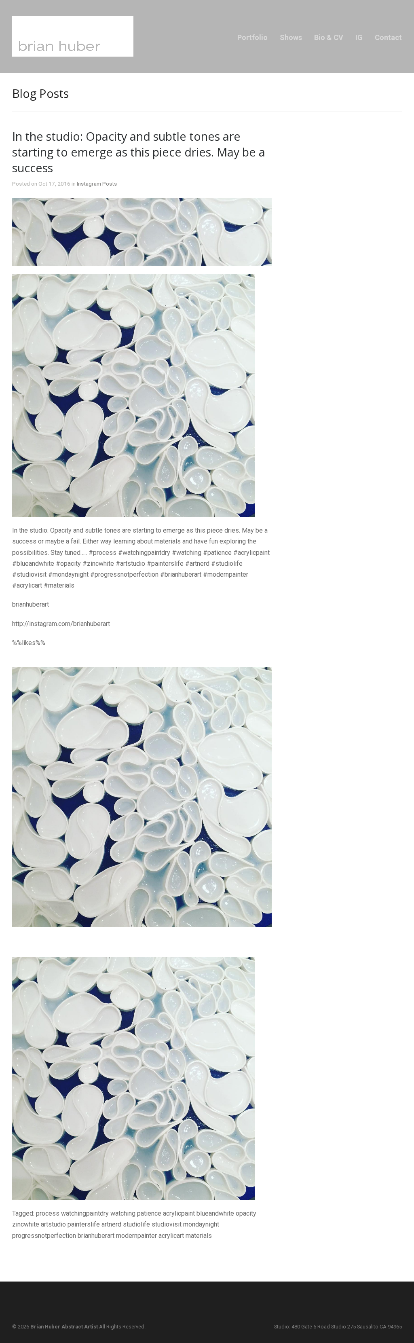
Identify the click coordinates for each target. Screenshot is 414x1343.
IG (359, 37)
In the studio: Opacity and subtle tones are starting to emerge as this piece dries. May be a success (138, 152)
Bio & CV (328, 37)
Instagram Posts (97, 183)
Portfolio (252, 37)
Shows (291, 37)
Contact (388, 37)
